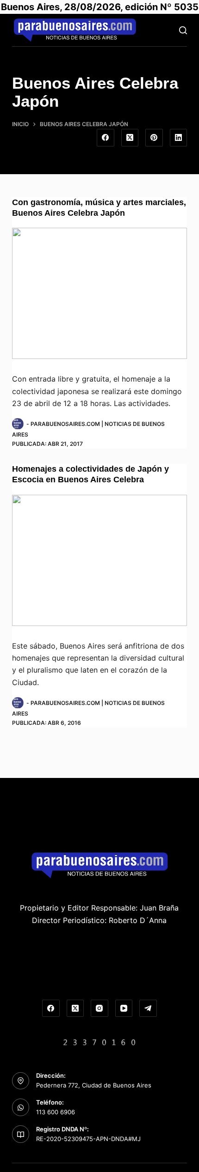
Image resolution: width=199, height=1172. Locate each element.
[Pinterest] (154, 137)
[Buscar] (183, 30)
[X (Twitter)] (130, 137)
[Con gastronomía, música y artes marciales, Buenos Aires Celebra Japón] (99, 293)
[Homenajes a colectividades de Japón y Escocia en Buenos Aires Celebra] (99, 560)
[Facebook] (105, 137)
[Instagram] (99, 1008)
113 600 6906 (55, 1112)
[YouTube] (124, 1008)
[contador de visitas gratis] (99, 1041)
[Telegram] (148, 1008)
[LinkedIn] (178, 137)
